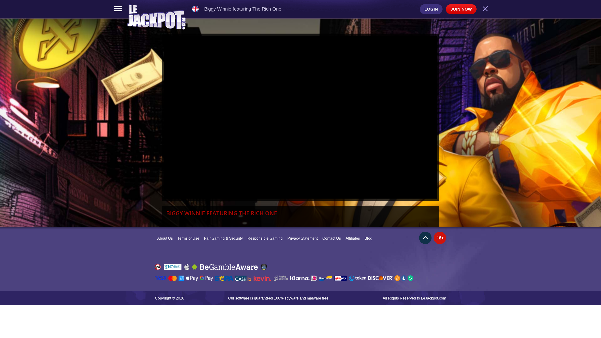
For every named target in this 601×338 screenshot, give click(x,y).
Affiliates (353, 238)
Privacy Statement (302, 238)
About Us (165, 238)
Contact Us (331, 238)
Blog (368, 238)
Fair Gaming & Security (223, 238)
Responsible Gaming (265, 238)
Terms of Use (188, 238)
